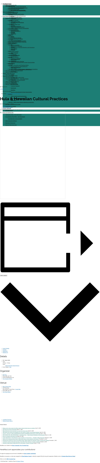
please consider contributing (30, 453)
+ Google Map (17, 389)
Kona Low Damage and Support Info (10, 436)
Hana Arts (5, 374)
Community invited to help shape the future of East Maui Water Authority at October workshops (21, 441)
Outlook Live (5, 352)
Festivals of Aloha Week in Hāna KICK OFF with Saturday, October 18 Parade (18, 443)
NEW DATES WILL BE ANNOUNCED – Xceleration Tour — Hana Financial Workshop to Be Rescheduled (24, 435)
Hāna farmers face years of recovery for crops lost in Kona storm (15, 430)
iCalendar (4, 349)
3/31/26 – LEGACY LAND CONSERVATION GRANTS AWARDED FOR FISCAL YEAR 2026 (21, 433)
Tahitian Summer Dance (8, 107)
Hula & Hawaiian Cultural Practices (12, 365)
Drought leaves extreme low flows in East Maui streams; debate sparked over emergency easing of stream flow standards (26, 440)
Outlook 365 (5, 351)
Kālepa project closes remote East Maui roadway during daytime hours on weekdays (19, 428)
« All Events (2, 89)
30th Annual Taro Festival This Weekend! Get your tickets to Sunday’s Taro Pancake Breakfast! (21, 432)
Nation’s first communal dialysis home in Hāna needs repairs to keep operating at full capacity (21, 439)
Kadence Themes (20, 461)
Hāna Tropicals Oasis (7, 386)
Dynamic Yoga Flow (7, 106)
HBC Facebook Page (11, 459)
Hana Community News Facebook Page (20, 445)
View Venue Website (7, 392)
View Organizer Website (7, 378)
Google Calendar (6, 348)
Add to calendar (4, 275)
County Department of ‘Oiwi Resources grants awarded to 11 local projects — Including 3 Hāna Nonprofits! (23, 437)
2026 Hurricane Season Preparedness (10, 429)
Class (10, 367)
